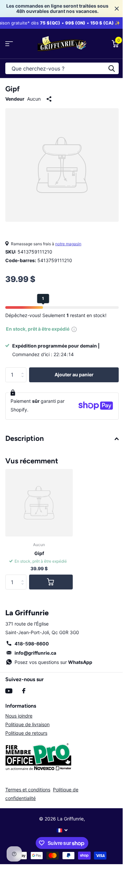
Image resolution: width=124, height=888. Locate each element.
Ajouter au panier (74, 374)
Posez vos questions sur (53, 662)
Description (24, 438)
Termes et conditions (27, 789)
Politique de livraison (27, 724)
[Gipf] (39, 503)
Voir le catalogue (9, 44)
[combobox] (62, 68)
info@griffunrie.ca (35, 653)
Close (116, 8)
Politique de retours (26, 733)
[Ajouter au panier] (51, 582)
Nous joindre (18, 716)
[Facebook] (23, 690)
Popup (74, 329)
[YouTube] (8, 690)
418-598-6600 (32, 643)
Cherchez (111, 68)
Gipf (39, 553)
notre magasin (68, 243)
